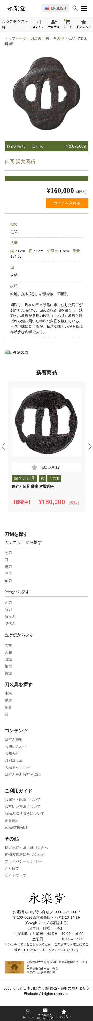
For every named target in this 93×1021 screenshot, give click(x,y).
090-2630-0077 (67, 912)
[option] (46, 446)
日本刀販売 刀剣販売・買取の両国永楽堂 (56, 988)
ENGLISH (58, 8)
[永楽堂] (23, 8)
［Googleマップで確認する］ (46, 923)
